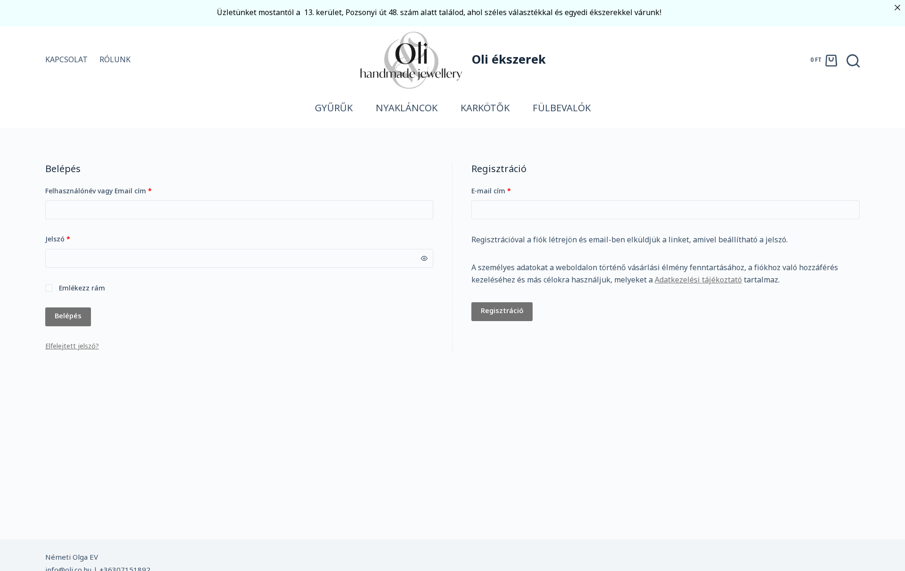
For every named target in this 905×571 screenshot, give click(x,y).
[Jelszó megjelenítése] (424, 258)
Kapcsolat (66, 60)
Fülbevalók (562, 109)
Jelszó (72, 239)
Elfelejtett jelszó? (72, 346)
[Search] (853, 60)
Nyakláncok (406, 109)
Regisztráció (502, 311)
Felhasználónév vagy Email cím (113, 191)
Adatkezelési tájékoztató (698, 280)
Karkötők (485, 109)
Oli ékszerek (509, 60)
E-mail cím (505, 191)
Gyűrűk (334, 109)
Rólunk (115, 60)
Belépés (68, 316)
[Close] (897, 7)
